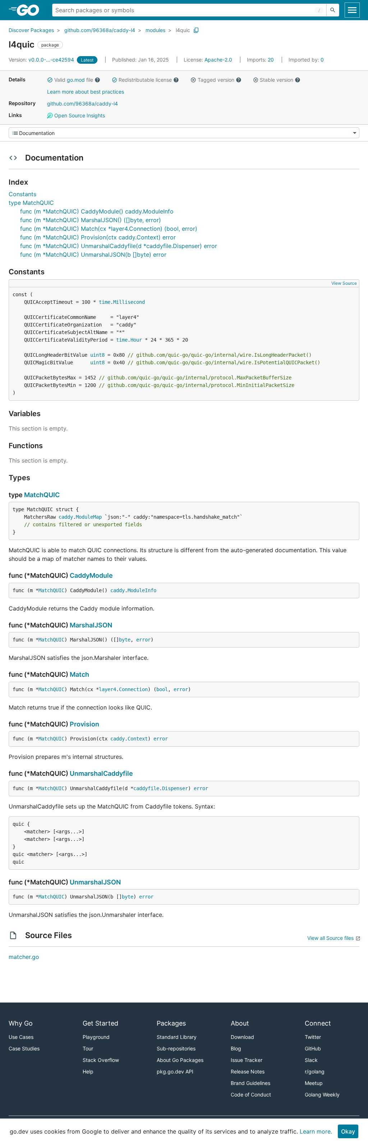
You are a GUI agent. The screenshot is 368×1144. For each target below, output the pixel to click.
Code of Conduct (251, 1094)
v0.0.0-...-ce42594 (42, 60)
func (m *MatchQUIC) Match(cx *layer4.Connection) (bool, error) (108, 228)
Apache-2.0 (218, 60)
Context (138, 739)
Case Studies (24, 1048)
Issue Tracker (246, 1060)
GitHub (313, 1048)
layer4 (107, 689)
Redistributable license (145, 80)
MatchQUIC (42, 495)
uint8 (97, 355)
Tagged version (216, 80)
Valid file (74, 80)
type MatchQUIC (31, 202)
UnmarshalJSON (95, 882)
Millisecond (129, 302)
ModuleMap (89, 517)
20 (261, 60)
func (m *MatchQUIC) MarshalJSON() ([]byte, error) (90, 220)
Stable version (276, 80)
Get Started (100, 1023)
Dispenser (175, 788)
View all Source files (330, 938)
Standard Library (177, 1037)
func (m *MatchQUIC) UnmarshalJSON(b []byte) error (93, 254)
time (104, 302)
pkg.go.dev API (175, 1071)
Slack (311, 1060)
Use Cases (21, 1037)
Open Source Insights (79, 115)
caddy (66, 517)
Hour (136, 340)
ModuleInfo (142, 590)
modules (155, 30)
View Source (344, 283)
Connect (318, 1023)
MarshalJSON (91, 625)
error (143, 640)
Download (242, 1037)
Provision (84, 724)
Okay (348, 1131)
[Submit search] (332, 10)
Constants (22, 194)
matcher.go (24, 956)
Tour (88, 1048)
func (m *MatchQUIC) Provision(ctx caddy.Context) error (98, 237)
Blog (236, 1048)
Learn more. (316, 1131)
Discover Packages (31, 30)
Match (79, 674)
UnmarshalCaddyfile (101, 773)
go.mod (76, 80)
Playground (96, 1037)
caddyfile (146, 788)
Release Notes (247, 1071)
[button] (50, 80)
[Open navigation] (352, 10)
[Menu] (184, 132)
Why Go (21, 1023)
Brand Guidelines (250, 1083)
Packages (171, 1023)
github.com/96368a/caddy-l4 (99, 30)
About (240, 1023)
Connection (133, 689)
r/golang (315, 1071)
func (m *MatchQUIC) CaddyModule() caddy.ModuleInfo (97, 211)
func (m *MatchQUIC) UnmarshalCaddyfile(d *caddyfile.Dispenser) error (118, 245)
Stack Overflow (101, 1060)
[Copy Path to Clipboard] (196, 30)
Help (88, 1071)
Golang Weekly (322, 1094)
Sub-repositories (176, 1048)
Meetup (314, 1083)
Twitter (313, 1037)
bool (162, 689)
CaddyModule (91, 575)
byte (124, 640)
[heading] (30, 10)
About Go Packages (180, 1060)
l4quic (183, 30)
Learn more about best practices (85, 92)
